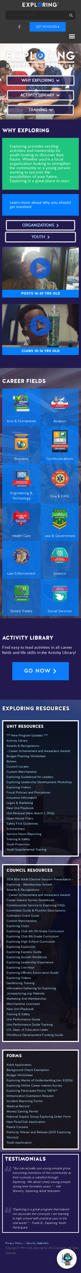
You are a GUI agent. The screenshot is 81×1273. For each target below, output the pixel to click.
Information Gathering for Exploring (31, 988)
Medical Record (17, 1106)
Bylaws (11, 761)
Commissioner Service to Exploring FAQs (35, 905)
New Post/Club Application (25, 1121)
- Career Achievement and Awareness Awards (38, 751)
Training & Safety (18, 839)
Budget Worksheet (19, 1075)
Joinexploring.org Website (25, 993)
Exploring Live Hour (20, 967)
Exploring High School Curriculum (30, 941)
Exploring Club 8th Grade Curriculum (32, 936)
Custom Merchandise (21, 771)
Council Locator (17, 766)
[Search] (71, 15)
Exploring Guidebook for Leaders (29, 777)
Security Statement (37, 1243)
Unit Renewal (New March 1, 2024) (30, 813)
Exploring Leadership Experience (29, 962)
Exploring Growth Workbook (26, 957)
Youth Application (19, 1142)
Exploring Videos (18, 787)
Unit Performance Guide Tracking (29, 1024)
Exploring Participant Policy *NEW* (31, 1090)
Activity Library (17, 740)
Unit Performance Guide (23, 1019)
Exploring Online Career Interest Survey (34, 1085)
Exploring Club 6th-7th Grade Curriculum (35, 931)
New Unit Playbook (20, 808)
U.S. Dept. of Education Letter (27, 1029)
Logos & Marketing (19, 803)
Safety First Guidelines (22, 823)
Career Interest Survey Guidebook (30, 900)
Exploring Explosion (20, 946)
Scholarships (15, 828)
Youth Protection (18, 844)
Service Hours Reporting (23, 834)
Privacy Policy (14, 1243)
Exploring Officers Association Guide (32, 972)
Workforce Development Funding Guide (34, 1035)
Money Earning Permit (22, 1111)
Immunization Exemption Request (30, 1096)
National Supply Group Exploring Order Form (38, 1116)
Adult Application (18, 1064)
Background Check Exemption (27, 1070)
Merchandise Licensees (23, 1003)
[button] (72, 36)
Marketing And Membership (26, 998)
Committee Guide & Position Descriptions (35, 910)
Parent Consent (17, 1127)
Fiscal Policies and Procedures (28, 792)
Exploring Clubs (17, 926)
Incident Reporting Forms (24, 1101)
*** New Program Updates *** (27, 735)
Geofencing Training (20, 983)
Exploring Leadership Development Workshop (39, 782)
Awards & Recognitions (22, 745)
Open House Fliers (19, 818)
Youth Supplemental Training (26, 849)
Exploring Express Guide (23, 952)
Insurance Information (21, 797)
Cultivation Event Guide (22, 915)
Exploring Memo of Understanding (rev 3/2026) (39, 1080)
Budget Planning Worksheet (26, 756)
